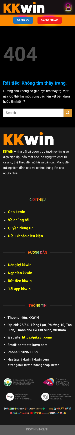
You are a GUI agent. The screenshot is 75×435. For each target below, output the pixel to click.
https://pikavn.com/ (37, 337)
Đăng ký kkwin (19, 265)
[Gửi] (68, 113)
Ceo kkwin (16, 212)
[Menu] (68, 7)
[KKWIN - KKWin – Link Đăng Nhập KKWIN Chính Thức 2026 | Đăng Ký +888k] (24, 7)
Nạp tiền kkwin (20, 273)
